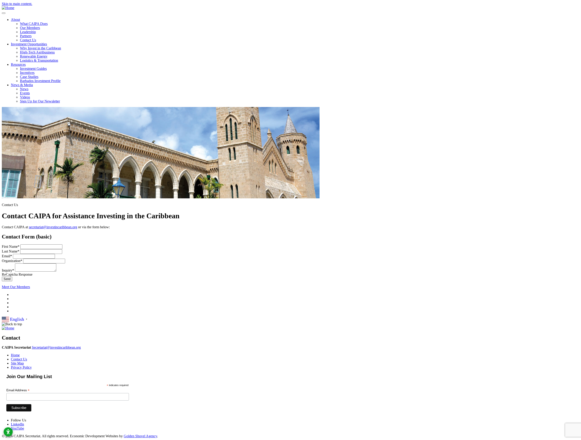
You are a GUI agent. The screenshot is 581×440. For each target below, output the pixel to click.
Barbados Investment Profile (40, 81)
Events (25, 93)
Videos (25, 97)
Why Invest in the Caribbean (40, 48)
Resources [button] (18, 64)
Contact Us (28, 40)
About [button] (15, 20)
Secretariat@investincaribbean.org (56, 347)
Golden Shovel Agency (140, 436)
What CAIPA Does (34, 24)
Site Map (17, 363)
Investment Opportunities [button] (29, 44)
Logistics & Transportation (39, 60)
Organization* (12, 261)
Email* (7, 256)
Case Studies (29, 77)
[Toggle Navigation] (3, 13)
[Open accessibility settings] (8, 431)
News (24, 89)
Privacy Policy (21, 367)
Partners (26, 36)
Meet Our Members (16, 287)
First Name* (11, 246)
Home (15, 355)
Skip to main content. (17, 4)
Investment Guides (33, 68)
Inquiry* (8, 270)
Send (7, 279)
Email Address (18, 390)
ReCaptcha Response (17, 274)
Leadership (28, 32)
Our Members (30, 28)
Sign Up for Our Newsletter (40, 101)
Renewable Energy (33, 56)
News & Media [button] (22, 85)
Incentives (27, 73)
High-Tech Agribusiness (37, 52)
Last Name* (10, 251)
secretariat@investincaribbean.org (53, 227)
